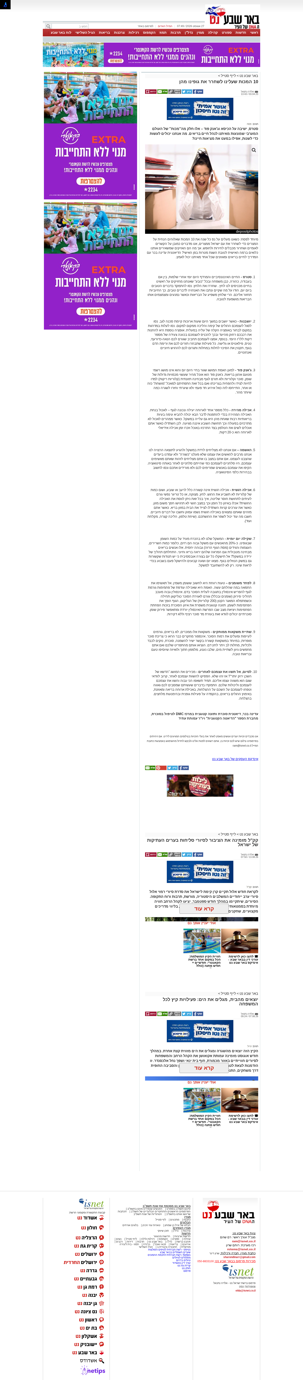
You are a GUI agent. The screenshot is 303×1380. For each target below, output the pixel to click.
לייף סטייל (228, 76)
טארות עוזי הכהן (151, 1225)
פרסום (187, 1270)
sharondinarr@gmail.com (239, 1257)
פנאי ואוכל (160, 1244)
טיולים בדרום (183, 1260)
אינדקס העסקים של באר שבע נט (235, 759)
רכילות (134, 32)
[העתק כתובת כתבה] (174, 93)
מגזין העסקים (182, 1228)
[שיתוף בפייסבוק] (197, 93)
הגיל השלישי (85, 32)
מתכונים (174, 1219)
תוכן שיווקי (163, 1230)
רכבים (119, 1241)
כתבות (187, 1219)
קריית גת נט (184, 1265)
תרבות (176, 32)
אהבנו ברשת (183, 1241)
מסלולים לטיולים (181, 1257)
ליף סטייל (160, 1219)
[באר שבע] (232, 28)
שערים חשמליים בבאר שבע (175, 1252)
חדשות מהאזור (161, 1236)
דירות (130, 1241)
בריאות (104, 32)
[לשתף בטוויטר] (186, 93)
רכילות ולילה (148, 1238)
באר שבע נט (248, 76)
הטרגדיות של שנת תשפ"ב (148, 1214)
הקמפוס (149, 32)
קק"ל (249, 887)
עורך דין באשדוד (181, 1262)
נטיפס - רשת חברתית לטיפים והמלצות (169, 1249)
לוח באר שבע (61, 32)
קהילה (213, 32)
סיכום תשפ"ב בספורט (179, 1208)
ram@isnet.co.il (244, 1241)
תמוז (163, 32)
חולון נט (186, 1268)
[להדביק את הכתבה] (161, 769)
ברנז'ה (146, 1244)
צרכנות (119, 32)
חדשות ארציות (182, 1236)
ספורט (227, 32)
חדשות (241, 32)
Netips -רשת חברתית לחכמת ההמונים (169, 1254)
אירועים (186, 1244)
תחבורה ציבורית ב (167, 1246)
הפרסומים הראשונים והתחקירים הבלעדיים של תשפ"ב (160, 1211)
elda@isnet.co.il (246, 1290)
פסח (249, 124)
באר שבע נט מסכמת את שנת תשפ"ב (167, 1206)
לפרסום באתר (145, 26)
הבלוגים (185, 1222)
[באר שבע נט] (230, 1223)
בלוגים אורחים (130, 1225)
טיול (249, 1046)
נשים (119, 1238)
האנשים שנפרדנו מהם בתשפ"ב (144, 1208)
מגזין (200, 32)
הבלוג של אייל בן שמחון (178, 1225)
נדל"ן (189, 32)
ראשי (254, 32)
